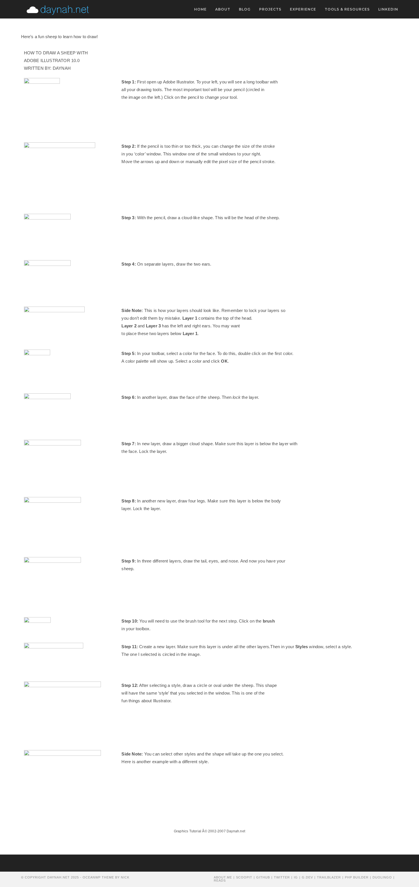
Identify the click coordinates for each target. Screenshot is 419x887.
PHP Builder (357, 877)
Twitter (282, 877)
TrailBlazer (329, 877)
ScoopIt (244, 877)
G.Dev (307, 877)
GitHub (263, 877)
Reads (220, 880)
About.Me (223, 877)
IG (296, 877)
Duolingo (382, 877)
